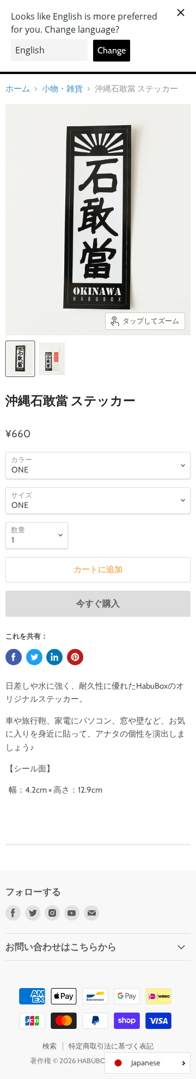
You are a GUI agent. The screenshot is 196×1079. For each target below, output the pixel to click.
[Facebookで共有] (13, 657)
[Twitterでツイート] (34, 657)
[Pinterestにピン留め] (75, 657)
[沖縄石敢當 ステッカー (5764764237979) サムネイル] (20, 358)
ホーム (17, 89)
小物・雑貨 (62, 89)
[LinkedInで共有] (54, 657)
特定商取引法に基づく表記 (111, 1045)
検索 (49, 1045)
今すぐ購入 (98, 603)
